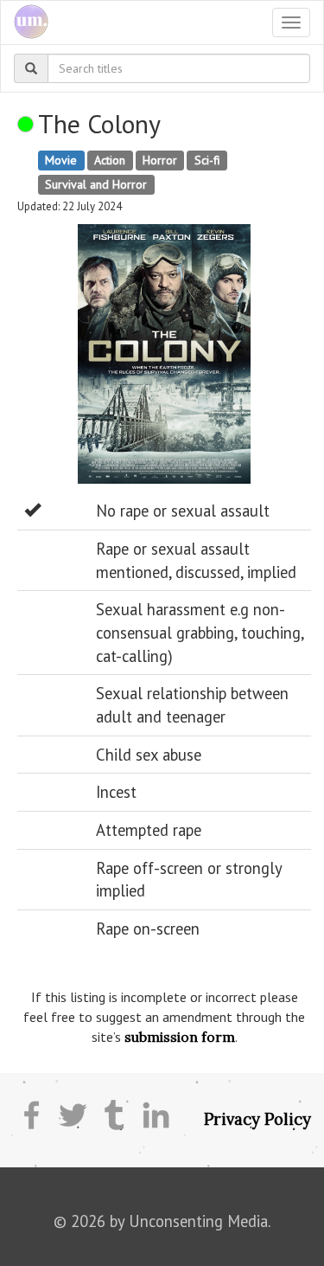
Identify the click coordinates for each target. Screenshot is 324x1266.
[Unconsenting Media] (24, 22)
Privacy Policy (257, 1119)
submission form (179, 1036)
